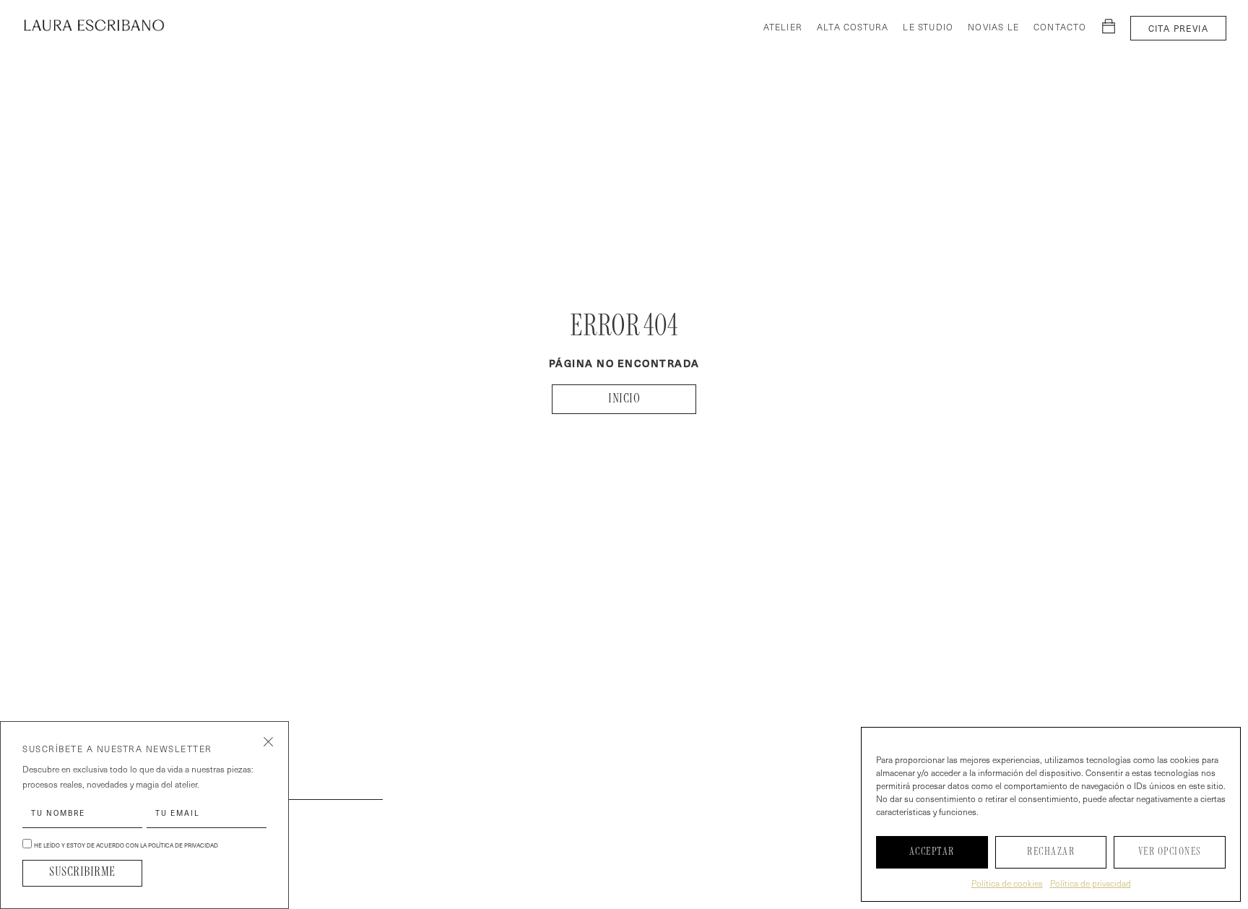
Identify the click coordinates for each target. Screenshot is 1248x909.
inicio (624, 399)
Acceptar (932, 852)
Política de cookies (1007, 883)
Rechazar (1051, 852)
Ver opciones (1170, 852)
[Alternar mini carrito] (1108, 26)
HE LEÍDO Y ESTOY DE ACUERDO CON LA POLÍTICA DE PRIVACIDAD (126, 845)
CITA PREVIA (1178, 28)
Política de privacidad (1090, 883)
